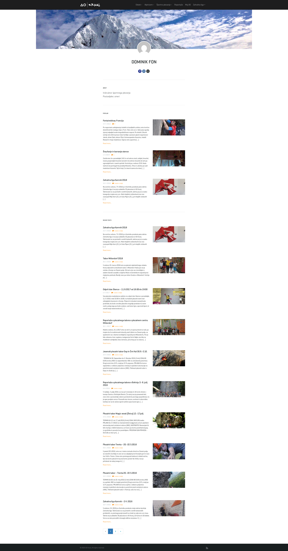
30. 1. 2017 (107, 326)
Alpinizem (149, 4)
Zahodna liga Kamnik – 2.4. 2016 (117, 501)
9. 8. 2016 (106, 388)
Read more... (107, 143)
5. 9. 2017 (106, 293)
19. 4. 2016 (107, 476)
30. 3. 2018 (107, 262)
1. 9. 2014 (106, 155)
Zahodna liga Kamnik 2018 (115, 180)
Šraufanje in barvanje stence (116, 151)
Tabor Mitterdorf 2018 (113, 258)
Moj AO (188, 4)
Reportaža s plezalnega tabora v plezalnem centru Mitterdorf (125, 321)
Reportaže (178, 4)
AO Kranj (90, 5)
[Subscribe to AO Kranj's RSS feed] (207, 548)
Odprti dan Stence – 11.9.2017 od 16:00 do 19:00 (125, 289)
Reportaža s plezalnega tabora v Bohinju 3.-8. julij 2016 (125, 384)
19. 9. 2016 (107, 355)
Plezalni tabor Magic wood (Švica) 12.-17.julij (123, 413)
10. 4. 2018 (107, 183)
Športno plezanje (163, 4)
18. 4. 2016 (107, 505)
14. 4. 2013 (107, 124)
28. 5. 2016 (107, 448)
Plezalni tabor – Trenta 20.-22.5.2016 (120, 473)
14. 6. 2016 (107, 417)
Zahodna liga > (199, 4)
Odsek (138, 4)
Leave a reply (118, 183)
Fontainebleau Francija (113, 120)
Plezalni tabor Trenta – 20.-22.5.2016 (120, 444)
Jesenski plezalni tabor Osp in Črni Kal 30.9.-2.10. (125, 351)
